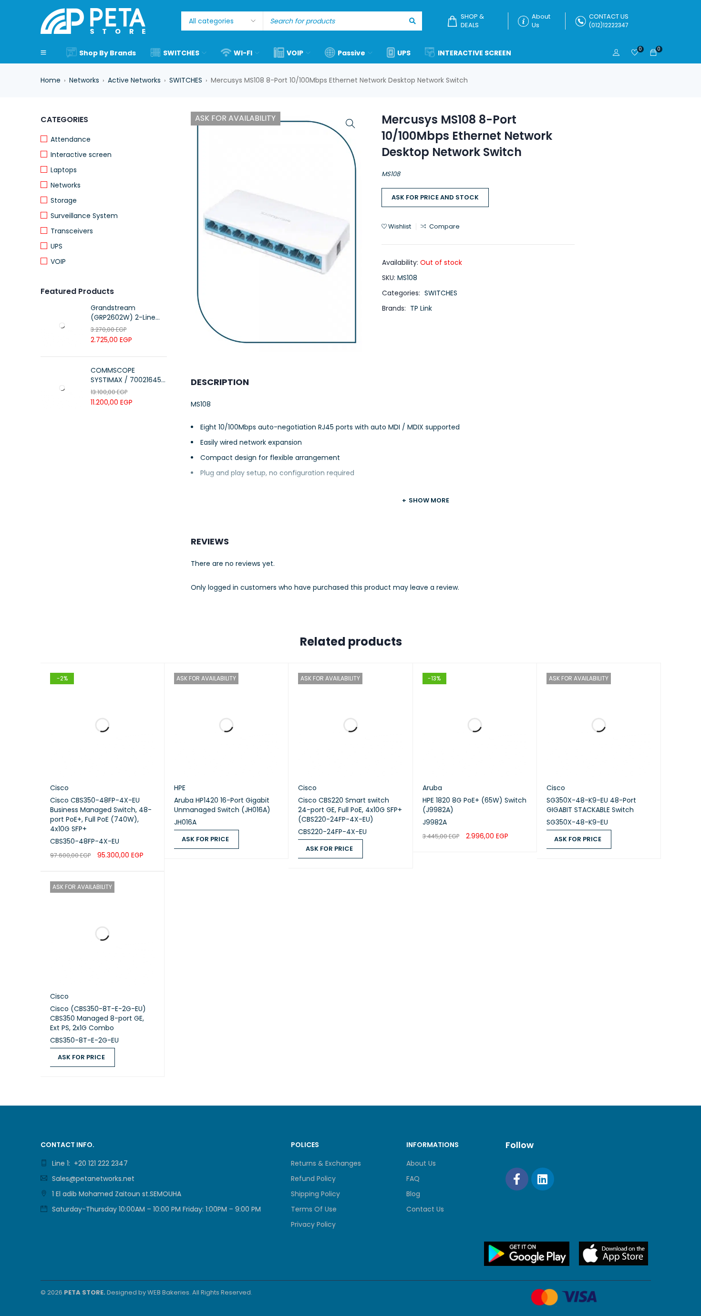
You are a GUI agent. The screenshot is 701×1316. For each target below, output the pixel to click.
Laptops (64, 170)
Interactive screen (81, 154)
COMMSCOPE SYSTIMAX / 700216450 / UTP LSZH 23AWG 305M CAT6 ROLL (128, 375)
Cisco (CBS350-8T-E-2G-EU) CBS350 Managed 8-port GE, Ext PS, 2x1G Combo (98, 1018)
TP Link (421, 308)
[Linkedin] (542, 1179)
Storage (64, 200)
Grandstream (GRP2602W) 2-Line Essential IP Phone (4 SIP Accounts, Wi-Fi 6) (127, 312)
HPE (180, 788)
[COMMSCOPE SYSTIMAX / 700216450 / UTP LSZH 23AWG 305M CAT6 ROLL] (62, 387)
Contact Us (425, 1209)
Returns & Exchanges (326, 1163)
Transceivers (72, 231)
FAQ (413, 1178)
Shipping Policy (315, 1194)
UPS (56, 246)
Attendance (71, 139)
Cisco (59, 788)
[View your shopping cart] (653, 53)
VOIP (58, 261)
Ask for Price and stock (435, 197)
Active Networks (134, 80)
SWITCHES (185, 80)
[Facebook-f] (516, 1179)
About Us (421, 1163)
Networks (84, 80)
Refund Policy (313, 1178)
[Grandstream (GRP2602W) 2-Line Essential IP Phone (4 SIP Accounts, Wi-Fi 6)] (62, 325)
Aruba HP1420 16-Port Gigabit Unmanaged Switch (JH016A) (222, 805)
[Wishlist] (634, 53)
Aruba (432, 788)
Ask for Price (205, 839)
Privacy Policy (313, 1224)
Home (51, 80)
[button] (350, 123)
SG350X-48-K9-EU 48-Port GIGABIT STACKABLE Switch (591, 805)
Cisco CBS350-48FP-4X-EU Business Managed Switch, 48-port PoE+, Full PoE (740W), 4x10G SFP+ (101, 814)
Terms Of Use (314, 1209)
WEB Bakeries (168, 1292)
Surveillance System (84, 215)
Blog (413, 1194)
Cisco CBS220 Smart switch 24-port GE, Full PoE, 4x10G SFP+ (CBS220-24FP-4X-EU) (350, 809)
